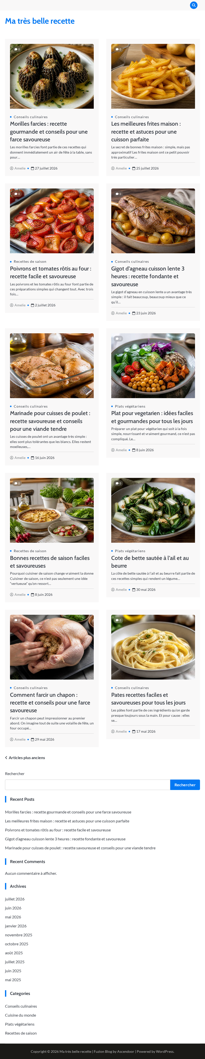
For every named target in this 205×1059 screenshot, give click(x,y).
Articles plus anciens (27, 757)
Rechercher (14, 773)
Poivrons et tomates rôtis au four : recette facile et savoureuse (58, 829)
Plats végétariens (130, 406)
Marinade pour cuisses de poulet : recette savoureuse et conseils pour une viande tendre (50, 421)
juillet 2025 (14, 961)
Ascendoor (125, 1051)
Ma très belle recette (39, 21)
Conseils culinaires (31, 117)
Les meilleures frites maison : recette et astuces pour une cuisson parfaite (146, 131)
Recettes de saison (30, 262)
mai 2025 (13, 979)
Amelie (20, 168)
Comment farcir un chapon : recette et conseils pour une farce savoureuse (50, 702)
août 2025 (14, 952)
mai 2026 (13, 916)
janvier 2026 (15, 925)
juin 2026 (13, 907)
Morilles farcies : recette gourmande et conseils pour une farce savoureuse (49, 131)
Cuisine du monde (20, 1015)
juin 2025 (13, 970)
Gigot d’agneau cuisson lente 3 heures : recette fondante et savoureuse (147, 276)
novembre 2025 (18, 934)
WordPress (165, 1051)
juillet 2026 (14, 898)
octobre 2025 (16, 943)
